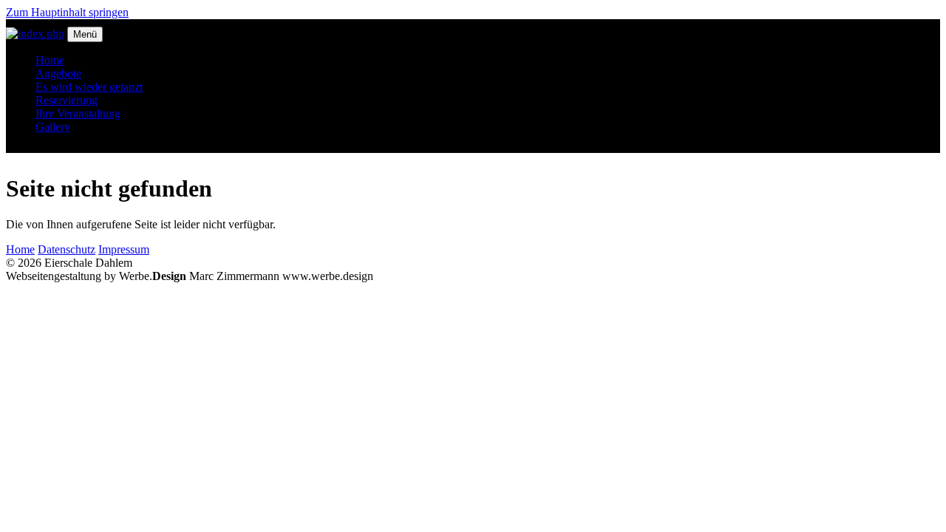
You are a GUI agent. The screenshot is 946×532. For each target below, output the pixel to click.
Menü (85, 34)
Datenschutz (66, 249)
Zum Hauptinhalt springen (67, 12)
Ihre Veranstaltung (77, 113)
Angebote (58, 73)
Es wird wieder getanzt (89, 87)
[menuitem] (487, 60)
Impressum (123, 249)
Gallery (52, 126)
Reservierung (66, 100)
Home (49, 60)
